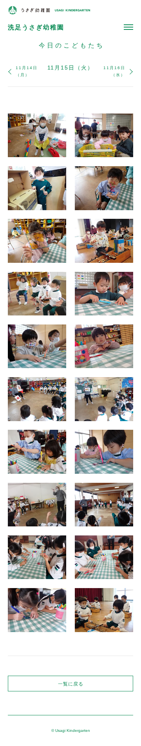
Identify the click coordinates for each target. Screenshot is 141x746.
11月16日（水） (114, 71)
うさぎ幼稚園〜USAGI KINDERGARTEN (49, 10)
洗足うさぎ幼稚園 (36, 27)
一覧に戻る (70, 684)
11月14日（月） (27, 71)
